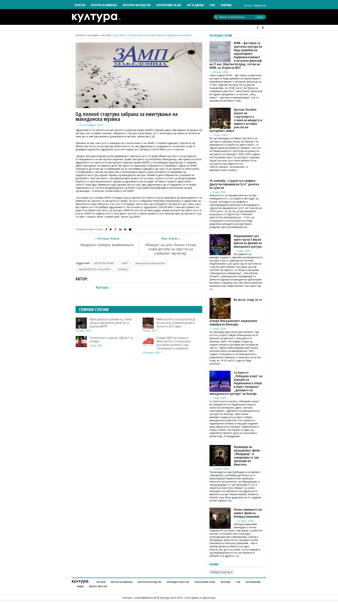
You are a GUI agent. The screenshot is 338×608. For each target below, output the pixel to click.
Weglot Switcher (98, 586)
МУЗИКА (122, 269)
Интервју (225, 582)
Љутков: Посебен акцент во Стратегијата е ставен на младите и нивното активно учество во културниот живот (235, 120)
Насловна (93, 35)
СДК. (153, 136)
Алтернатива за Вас (168, 5)
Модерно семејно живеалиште (107, 245)
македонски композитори (150, 263)
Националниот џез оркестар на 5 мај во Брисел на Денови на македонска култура (248, 241)
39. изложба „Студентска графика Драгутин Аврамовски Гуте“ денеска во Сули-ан (234, 184)
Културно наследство (149, 582)
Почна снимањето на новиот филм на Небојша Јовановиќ (248, 513)
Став (238, 582)
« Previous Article (107, 238)
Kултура (102, 287)
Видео (80, 586)
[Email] (130, 229)
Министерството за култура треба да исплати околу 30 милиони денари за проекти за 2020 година (176, 322)
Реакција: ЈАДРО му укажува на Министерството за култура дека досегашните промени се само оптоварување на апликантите (174, 343)
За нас (248, 5)
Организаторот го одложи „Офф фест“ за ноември (111, 339)
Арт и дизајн (195, 5)
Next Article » (170, 238)
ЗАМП (124, 263)
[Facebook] (106, 229)
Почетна (80, 5)
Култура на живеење (122, 582)
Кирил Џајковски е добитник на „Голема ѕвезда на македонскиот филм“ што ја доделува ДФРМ (111, 322)
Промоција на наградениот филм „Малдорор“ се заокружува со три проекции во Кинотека (247, 455)
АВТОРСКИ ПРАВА (104, 263)
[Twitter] (110, 229)
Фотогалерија (253, 582)
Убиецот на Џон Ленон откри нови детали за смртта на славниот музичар (170, 249)
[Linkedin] (120, 229)
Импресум (260, 5)
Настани (106, 35)
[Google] (115, 229)
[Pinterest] (125, 229)
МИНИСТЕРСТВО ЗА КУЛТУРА (95, 269)
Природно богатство (178, 582)
